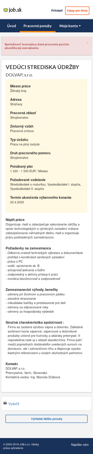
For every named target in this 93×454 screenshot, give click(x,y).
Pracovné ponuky (38, 26)
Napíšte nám (80, 444)
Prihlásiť (57, 10)
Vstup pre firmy (77, 10)
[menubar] (46, 26)
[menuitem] (11, 26)
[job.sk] (12, 12)
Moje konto (68, 26)
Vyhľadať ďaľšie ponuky (46, 419)
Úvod (11, 26)
